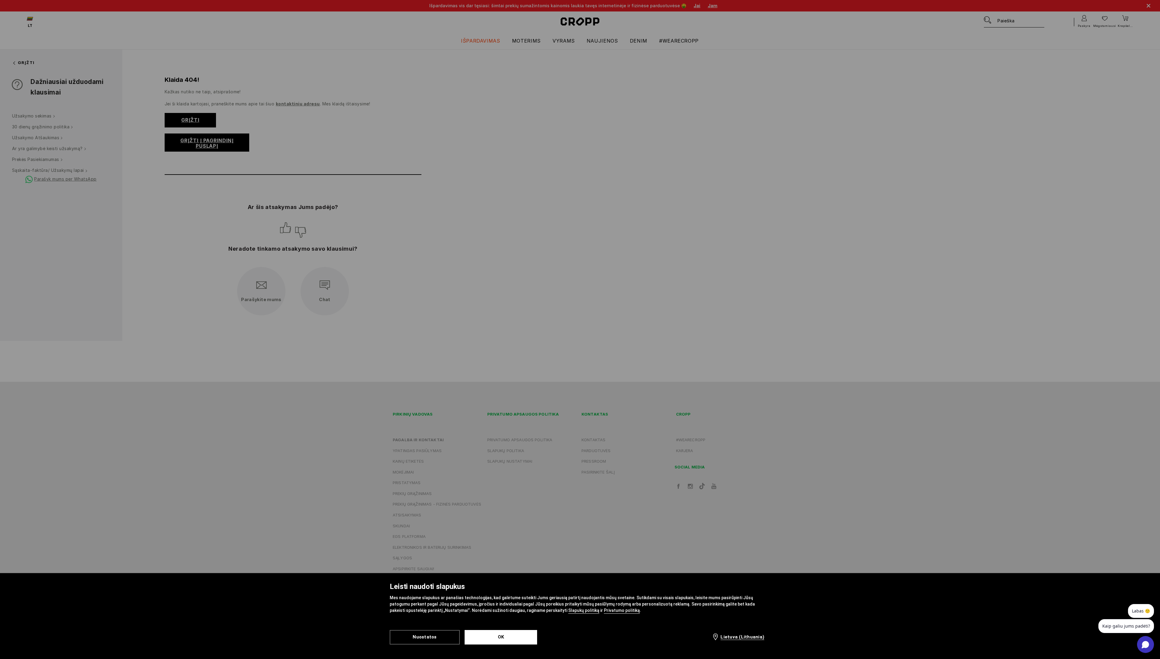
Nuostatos (425, 637)
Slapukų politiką (583, 610)
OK (501, 637)
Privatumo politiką (622, 610)
